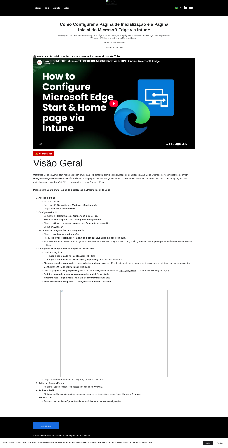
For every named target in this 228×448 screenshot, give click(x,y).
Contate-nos (46, 426)
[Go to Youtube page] (191, 8)
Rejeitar (220, 443)
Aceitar (208, 443)
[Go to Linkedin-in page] (186, 8)
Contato (56, 8)
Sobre (66, 8)
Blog (47, 8)
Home (38, 8)
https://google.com (148, 263)
